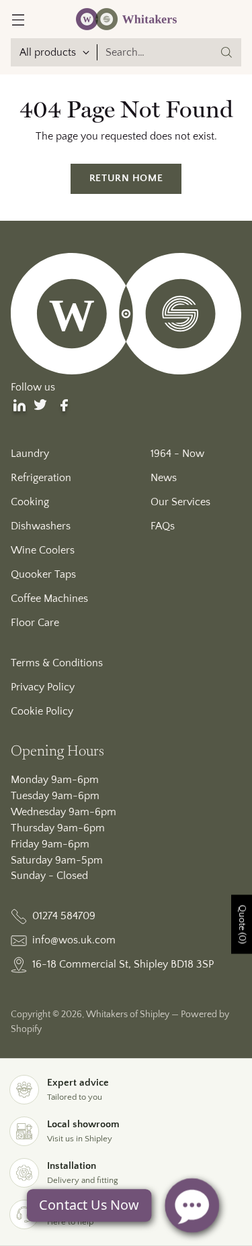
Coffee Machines (49, 598)
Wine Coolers (43, 550)
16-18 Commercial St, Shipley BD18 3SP (123, 964)
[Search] (226, 52)
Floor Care (35, 623)
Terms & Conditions (57, 663)
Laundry (30, 454)
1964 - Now (177, 454)
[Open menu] (18, 19)
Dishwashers (41, 526)
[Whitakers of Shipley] (126, 19)
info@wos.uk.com (74, 940)
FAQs (163, 526)
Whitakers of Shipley (127, 1014)
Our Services (180, 502)
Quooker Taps (43, 574)
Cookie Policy (42, 711)
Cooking (30, 502)
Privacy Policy (43, 687)
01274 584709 (63, 916)
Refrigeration (41, 478)
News (164, 478)
